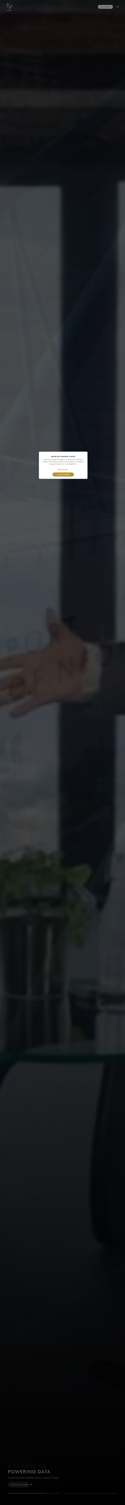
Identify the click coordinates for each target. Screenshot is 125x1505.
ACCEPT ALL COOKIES (63, 474)
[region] (63, 465)
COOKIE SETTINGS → (63, 469)
